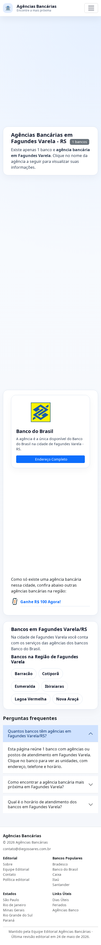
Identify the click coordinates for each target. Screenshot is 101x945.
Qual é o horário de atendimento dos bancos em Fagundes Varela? (42, 804)
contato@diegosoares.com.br (27, 849)
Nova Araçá (67, 699)
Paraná (8, 920)
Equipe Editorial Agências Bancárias (61, 931)
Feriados (59, 905)
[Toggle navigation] (91, 8)
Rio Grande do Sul (18, 915)
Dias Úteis (60, 899)
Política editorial (16, 879)
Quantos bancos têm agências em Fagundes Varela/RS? (39, 733)
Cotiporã (50, 673)
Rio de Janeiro (14, 905)
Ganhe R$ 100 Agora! (40, 601)
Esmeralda (25, 686)
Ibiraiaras (54, 686)
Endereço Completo (51, 459)
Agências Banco (65, 910)
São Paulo (11, 899)
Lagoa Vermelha (31, 699)
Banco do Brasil (65, 869)
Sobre (8, 864)
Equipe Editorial (16, 869)
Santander (61, 884)
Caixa (56, 874)
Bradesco (60, 864)
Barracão (24, 673)
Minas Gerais (14, 910)
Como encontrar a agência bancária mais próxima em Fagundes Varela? (46, 784)
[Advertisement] (50, 74)
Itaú (55, 879)
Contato (9, 874)
